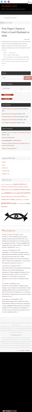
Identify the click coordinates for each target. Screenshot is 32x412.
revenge (18, 203)
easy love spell (17, 57)
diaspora (16, 186)
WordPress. (28, 350)
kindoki (8, 192)
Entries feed (5, 168)
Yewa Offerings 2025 (7, 266)
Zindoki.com (9, 6)
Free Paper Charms (15, 55)
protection (6, 202)
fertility (6, 189)
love (12, 193)
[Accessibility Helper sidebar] (30, 2)
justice (2, 193)
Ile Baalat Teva (10, 231)
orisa (26, 196)
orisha (3, 199)
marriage (23, 61)
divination (20, 186)
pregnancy (22, 199)
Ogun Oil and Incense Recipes (9, 114)
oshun (13, 199)
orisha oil (8, 199)
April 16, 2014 (12, 52)
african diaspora (6, 184)
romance (22, 203)
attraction (11, 184)
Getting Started (11, 137)
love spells (17, 193)
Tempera (22, 350)
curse (12, 187)
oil (22, 196)
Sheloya (5, 52)
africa (2, 184)
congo (9, 186)
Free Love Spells (6, 55)
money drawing (13, 196)
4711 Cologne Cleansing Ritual (9, 122)
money (7, 196)
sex (25, 203)
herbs (16, 189)
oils (24, 196)
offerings (19, 196)
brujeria (15, 184)
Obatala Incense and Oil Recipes (9, 119)
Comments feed (5, 171)
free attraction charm (17, 59)
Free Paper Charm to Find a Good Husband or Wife (15, 32)
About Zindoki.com (12, 148)
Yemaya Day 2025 (6, 250)
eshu (2, 189)
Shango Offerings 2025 (7, 299)
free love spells (11, 61)
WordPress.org (5, 174)
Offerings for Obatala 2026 (8, 234)
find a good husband (25, 57)
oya (15, 199)
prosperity (27, 199)
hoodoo (23, 189)
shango (28, 203)
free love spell (5, 61)
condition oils (4, 186)
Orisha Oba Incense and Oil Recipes (10, 116)
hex (19, 189)
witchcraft (4, 206)
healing (13, 189)
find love (10, 59)
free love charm (25, 59)
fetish (9, 189)
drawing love (10, 57)
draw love (5, 57)
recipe (13, 203)
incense (27, 189)
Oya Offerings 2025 (6, 283)
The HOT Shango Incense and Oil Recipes (12, 108)
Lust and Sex (17, 61)
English (8, 411)
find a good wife (5, 59)
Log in (3, 165)
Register (4, 162)
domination (25, 186)
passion (18, 199)
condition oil (22, 184)
